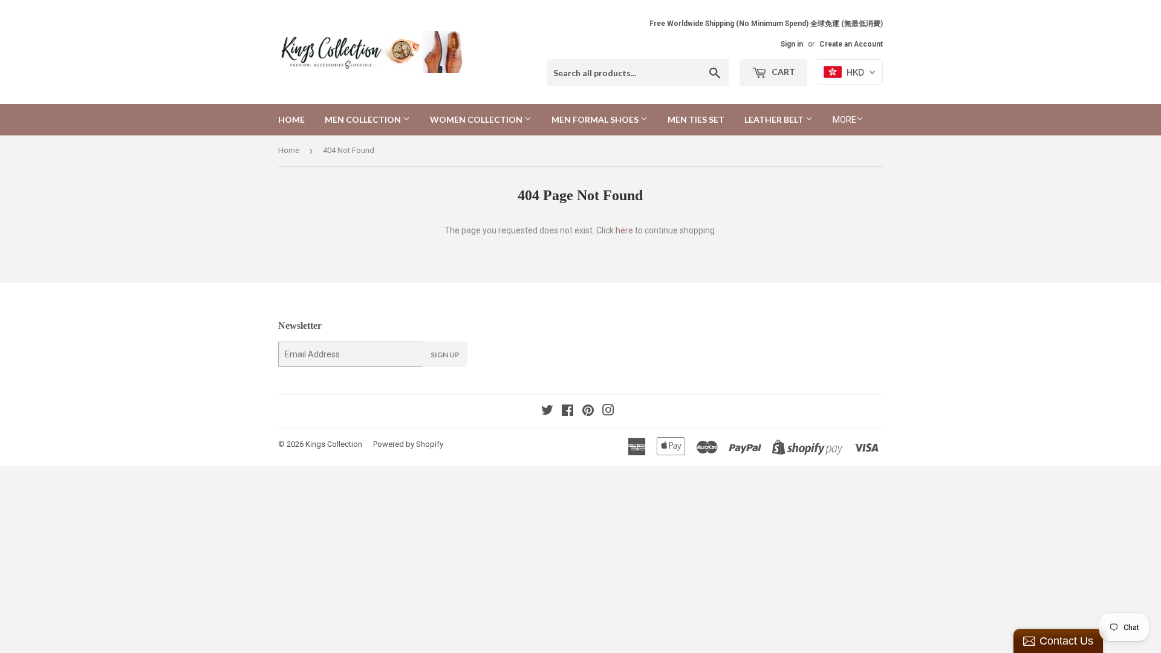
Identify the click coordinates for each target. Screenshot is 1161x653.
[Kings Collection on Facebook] (567, 412)
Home (291, 119)
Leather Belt (774, 119)
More (844, 120)
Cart (782, 72)
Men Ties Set (696, 119)
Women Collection (477, 119)
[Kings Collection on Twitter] (547, 412)
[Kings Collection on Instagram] (608, 412)
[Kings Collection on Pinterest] (588, 412)
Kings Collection (333, 444)
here (624, 230)
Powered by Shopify (408, 444)
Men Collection (364, 119)
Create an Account (851, 44)
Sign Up (445, 354)
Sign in (792, 44)
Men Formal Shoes (595, 119)
